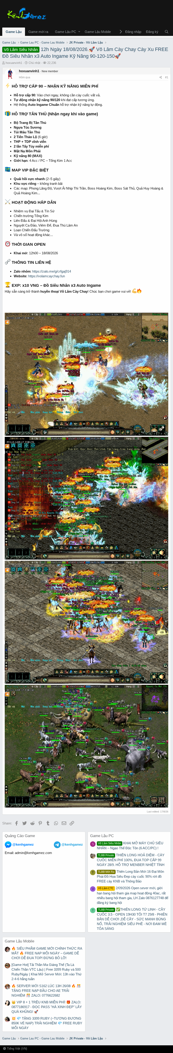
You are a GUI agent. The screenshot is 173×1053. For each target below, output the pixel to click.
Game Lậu (14, 32)
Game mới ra (38, 32)
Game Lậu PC (65, 32)
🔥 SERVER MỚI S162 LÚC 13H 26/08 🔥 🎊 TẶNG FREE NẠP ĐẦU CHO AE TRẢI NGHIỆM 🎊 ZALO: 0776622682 (46, 990)
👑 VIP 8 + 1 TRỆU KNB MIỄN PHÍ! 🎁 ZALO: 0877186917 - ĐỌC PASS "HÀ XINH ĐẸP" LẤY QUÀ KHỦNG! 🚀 (46, 1007)
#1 (166, 77)
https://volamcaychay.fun (46, 276)
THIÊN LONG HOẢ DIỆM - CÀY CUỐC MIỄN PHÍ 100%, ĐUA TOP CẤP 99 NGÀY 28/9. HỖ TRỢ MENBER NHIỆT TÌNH (130, 860)
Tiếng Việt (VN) (16, 1048)
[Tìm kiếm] (166, 32)
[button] (79, 32)
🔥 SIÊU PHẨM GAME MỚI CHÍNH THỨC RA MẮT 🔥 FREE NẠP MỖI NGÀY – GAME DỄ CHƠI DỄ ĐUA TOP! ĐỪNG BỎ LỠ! (46, 953)
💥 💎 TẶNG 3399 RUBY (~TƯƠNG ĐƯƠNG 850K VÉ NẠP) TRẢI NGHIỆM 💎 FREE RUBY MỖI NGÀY (46, 1023)
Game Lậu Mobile (98, 32)
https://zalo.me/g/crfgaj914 (51, 271)
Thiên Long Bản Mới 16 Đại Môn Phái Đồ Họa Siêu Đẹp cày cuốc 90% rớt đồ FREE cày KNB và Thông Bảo (130, 876)
